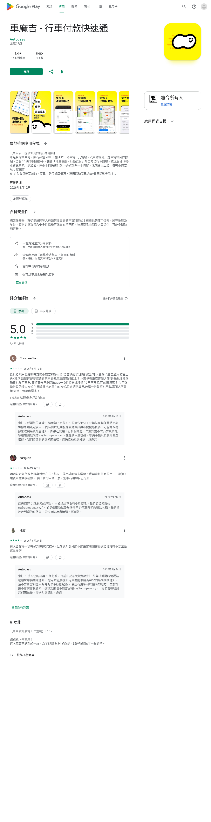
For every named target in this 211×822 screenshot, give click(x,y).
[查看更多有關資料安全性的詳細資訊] (21, 282)
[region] (75, 55)
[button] (19, 112)
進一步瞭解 (28, 247)
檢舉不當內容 (22, 655)
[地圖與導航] (20, 199)
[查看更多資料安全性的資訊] (34, 212)
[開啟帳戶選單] (204, 7)
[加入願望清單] (63, 72)
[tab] (49, 6)
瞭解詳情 (166, 104)
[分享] (51, 72)
